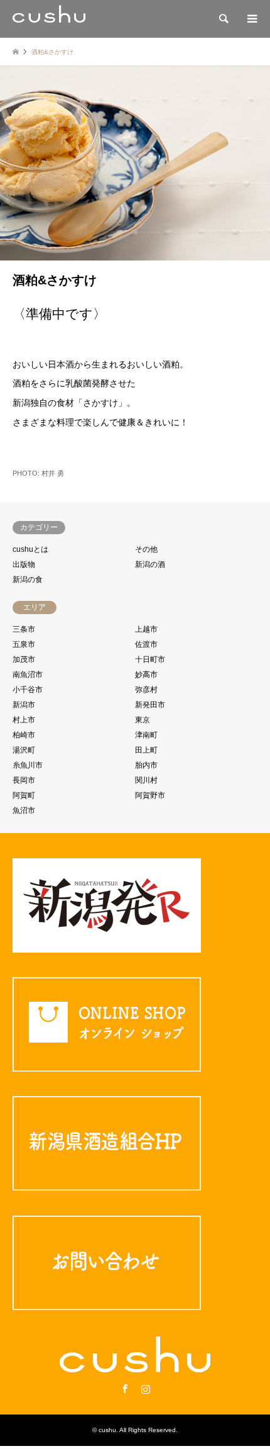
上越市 (146, 629)
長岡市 (24, 780)
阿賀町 (24, 795)
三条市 (24, 629)
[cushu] (49, 18)
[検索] (223, 19)
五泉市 (24, 644)
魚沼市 (24, 810)
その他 (146, 549)
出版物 (24, 564)
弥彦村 (146, 689)
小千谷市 (28, 689)
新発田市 (150, 704)
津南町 (146, 735)
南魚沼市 (28, 674)
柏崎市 (24, 735)
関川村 (146, 780)
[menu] (251, 19)
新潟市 (24, 704)
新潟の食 (28, 579)
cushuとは (30, 549)
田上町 (146, 750)
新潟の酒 (150, 564)
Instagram (145, 1388)
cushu (107, 1429)
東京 (142, 719)
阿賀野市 (150, 795)
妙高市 (146, 674)
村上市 (24, 719)
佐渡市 (146, 644)
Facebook (125, 1388)
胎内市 (146, 765)
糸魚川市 (28, 765)
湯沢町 (24, 750)
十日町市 (150, 659)
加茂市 (24, 659)
